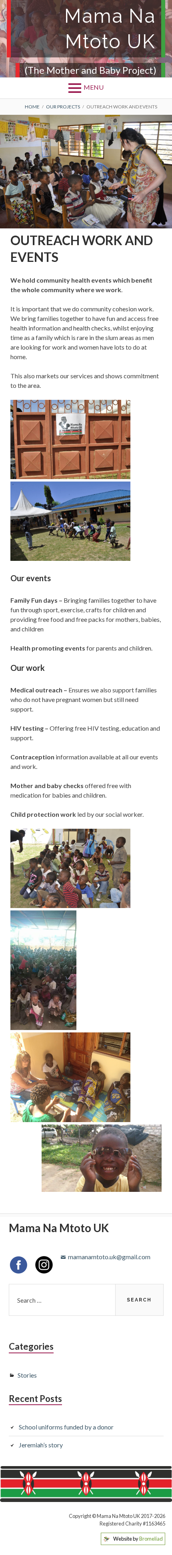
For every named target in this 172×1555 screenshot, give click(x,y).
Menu (94, 87)
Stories (27, 1375)
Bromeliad (151, 1538)
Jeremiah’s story (41, 1445)
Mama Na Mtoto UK (110, 29)
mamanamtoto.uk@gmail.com (109, 1256)
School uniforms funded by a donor (66, 1427)
